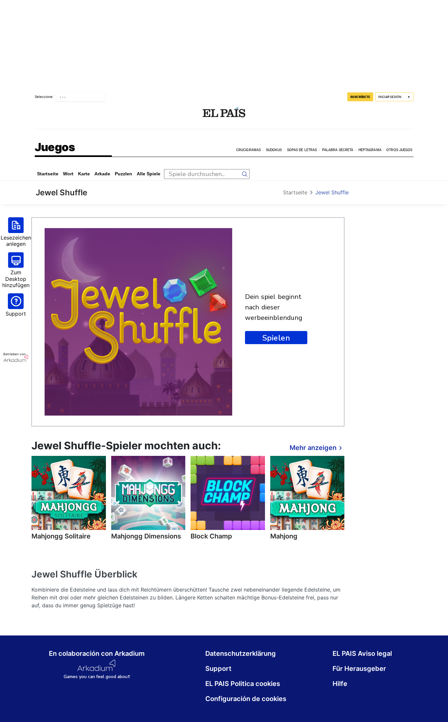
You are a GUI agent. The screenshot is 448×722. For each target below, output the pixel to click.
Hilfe (340, 684)
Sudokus (274, 150)
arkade (102, 173)
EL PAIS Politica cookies (242, 684)
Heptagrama (369, 150)
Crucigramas (248, 150)
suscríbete (360, 97)
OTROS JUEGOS (399, 150)
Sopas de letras (302, 150)
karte (84, 173)
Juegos (55, 148)
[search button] (245, 174)
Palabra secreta (338, 150)
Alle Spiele (148, 173)
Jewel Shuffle (332, 192)
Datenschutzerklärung (240, 653)
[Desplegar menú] (40, 113)
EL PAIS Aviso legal (362, 653)
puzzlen (123, 173)
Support (218, 669)
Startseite (47, 173)
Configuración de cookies (245, 699)
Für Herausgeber (359, 669)
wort (68, 173)
